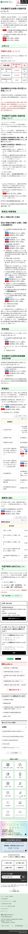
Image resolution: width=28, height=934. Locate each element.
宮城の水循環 (6, 744)
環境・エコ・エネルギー (19, 885)
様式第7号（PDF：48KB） (12, 513)
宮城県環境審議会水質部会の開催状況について (14, 732)
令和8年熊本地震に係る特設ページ (13, 671)
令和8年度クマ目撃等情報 (11, 668)
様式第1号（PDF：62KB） (16, 235)
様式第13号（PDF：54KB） (17, 373)
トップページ (3, 885)
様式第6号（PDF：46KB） (12, 409)
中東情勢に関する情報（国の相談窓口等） (14, 676)
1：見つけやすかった (9, 647)
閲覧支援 (22, 2)
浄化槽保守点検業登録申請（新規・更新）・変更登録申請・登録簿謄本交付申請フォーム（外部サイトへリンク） (14, 139)
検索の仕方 (24, 880)
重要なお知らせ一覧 (14, 689)
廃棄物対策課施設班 (7, 607)
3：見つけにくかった (9, 649)
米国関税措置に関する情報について (13, 681)
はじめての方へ (5, 908)
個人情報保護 (4, 898)
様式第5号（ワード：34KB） (17, 341)
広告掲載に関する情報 (6, 903)
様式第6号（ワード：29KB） (18, 407)
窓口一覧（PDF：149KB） (14, 193)
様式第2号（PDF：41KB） (16, 241)
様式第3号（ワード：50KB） (17, 246)
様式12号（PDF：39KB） (16, 301)
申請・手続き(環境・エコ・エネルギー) (11, 595)
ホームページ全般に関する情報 (8, 906)
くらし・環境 (10, 885)
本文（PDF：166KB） (13, 38)
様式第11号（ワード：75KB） (17, 279)
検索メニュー (26, 2)
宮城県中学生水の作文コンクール (11, 747)
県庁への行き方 (5, 925)
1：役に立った (7, 637)
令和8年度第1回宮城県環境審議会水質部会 (13, 736)
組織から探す (7, 716)
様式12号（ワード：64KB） (17, 299)
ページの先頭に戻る (14, 891)
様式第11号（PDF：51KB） (17, 281)
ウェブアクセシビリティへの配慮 (9, 901)
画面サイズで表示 (22, 415)
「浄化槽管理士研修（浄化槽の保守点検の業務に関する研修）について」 (14, 321)
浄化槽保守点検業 (8, 699)
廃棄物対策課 (7, 703)
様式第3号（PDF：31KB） (16, 248)
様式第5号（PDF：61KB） (16, 343)
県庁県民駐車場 (19, 925)
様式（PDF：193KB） (13, 40)
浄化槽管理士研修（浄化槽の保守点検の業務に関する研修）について (14, 707)
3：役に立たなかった (9, 639)
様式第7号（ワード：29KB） (13, 511)
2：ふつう (17, 637)
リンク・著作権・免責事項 (7, 896)
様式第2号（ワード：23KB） (17, 239)
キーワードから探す (7, 873)
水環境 (4, 727)
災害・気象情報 (18, 2)
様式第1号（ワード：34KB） (17, 233)
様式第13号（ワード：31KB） (17, 371)
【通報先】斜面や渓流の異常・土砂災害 (15, 685)
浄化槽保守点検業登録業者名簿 (12, 712)
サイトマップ (4, 911)
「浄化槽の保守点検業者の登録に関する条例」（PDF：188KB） (17, 31)
